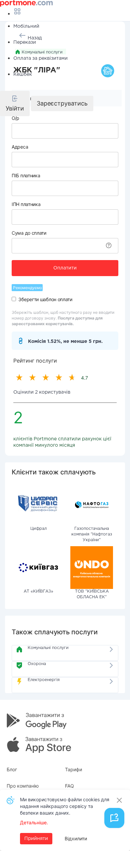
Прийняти (36, 839)
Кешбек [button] (22, 74)
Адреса (20, 147)
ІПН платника (26, 204)
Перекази (24, 42)
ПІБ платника (26, 175)
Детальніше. (34, 822)
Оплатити (65, 268)
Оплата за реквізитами (40, 58)
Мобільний (26, 26)
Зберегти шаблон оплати (45, 299)
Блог (12, 769)
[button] (15, 103)
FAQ (69, 786)
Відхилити (76, 838)
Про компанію (23, 786)
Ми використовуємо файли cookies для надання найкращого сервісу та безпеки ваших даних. (64, 806)
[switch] (14, 299)
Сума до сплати (29, 233)
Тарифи (73, 769)
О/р (15, 118)
